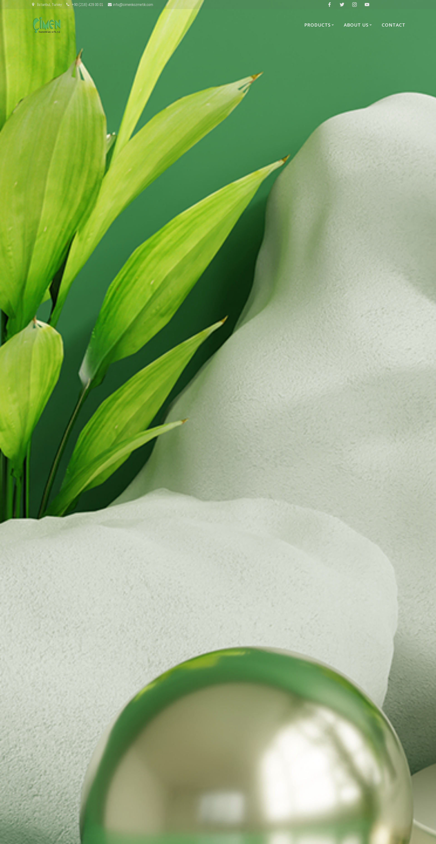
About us (356, 25)
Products (317, 25)
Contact (393, 25)
